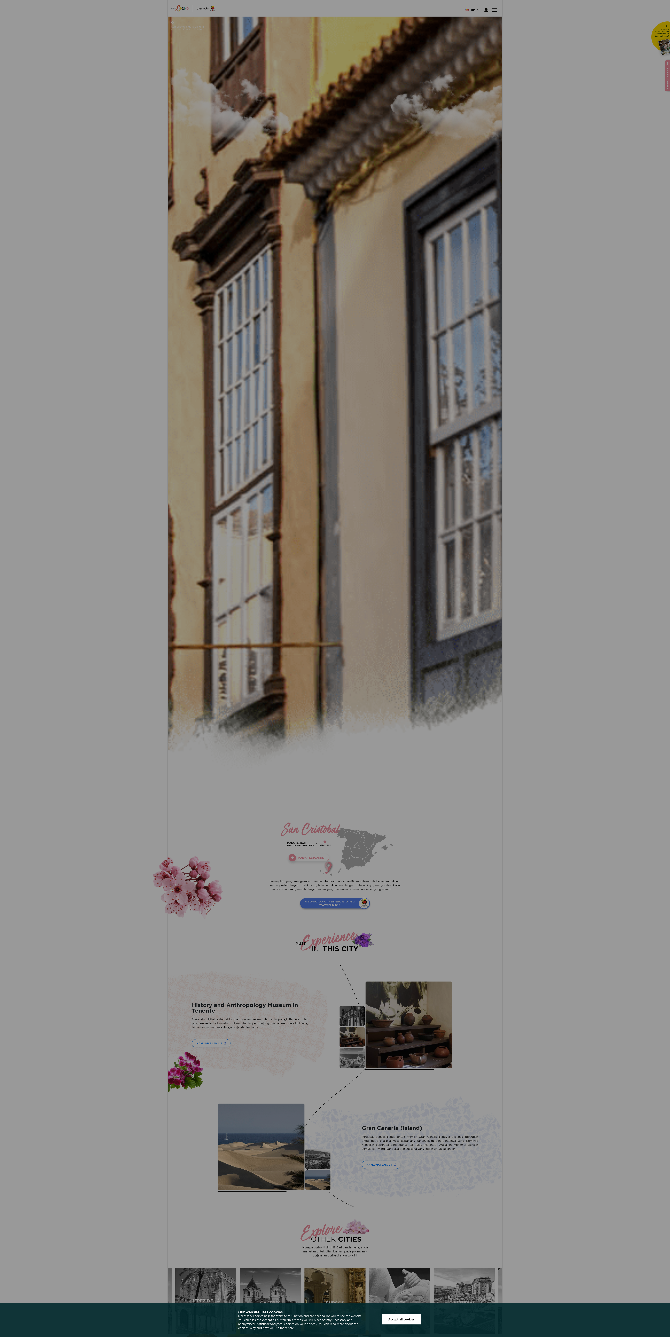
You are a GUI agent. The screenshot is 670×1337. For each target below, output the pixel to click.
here (291, 1328)
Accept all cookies (401, 1319)
